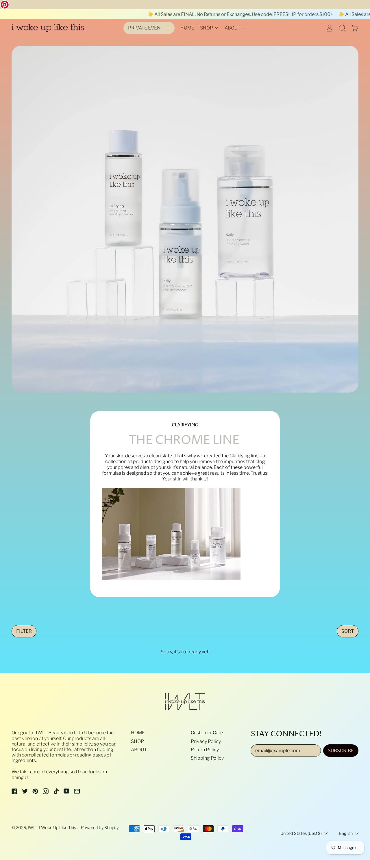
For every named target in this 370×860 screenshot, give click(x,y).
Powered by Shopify (100, 827)
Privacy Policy (206, 741)
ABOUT (139, 749)
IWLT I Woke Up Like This (52, 827)
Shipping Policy (207, 758)
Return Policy (205, 749)
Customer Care (207, 732)
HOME (187, 28)
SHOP (137, 741)
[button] (342, 28)
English (346, 833)
